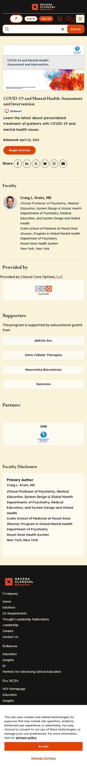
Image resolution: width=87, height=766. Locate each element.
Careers (8, 631)
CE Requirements (15, 613)
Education (10, 654)
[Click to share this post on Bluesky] (45, 164)
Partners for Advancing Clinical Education (32, 671)
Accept (43, 746)
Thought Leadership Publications (26, 619)
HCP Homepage (14, 689)
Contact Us (10, 637)
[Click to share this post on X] (36, 164)
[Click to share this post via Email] (63, 164)
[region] (43, 735)
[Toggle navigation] (80, 18)
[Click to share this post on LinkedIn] (27, 164)
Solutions (9, 607)
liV (4, 666)
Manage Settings (43, 758)
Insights (8, 660)
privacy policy (26, 737)
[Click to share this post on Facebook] (18, 164)
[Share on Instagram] (54, 164)
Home (7, 601)
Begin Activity (19, 150)
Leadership (10, 625)
